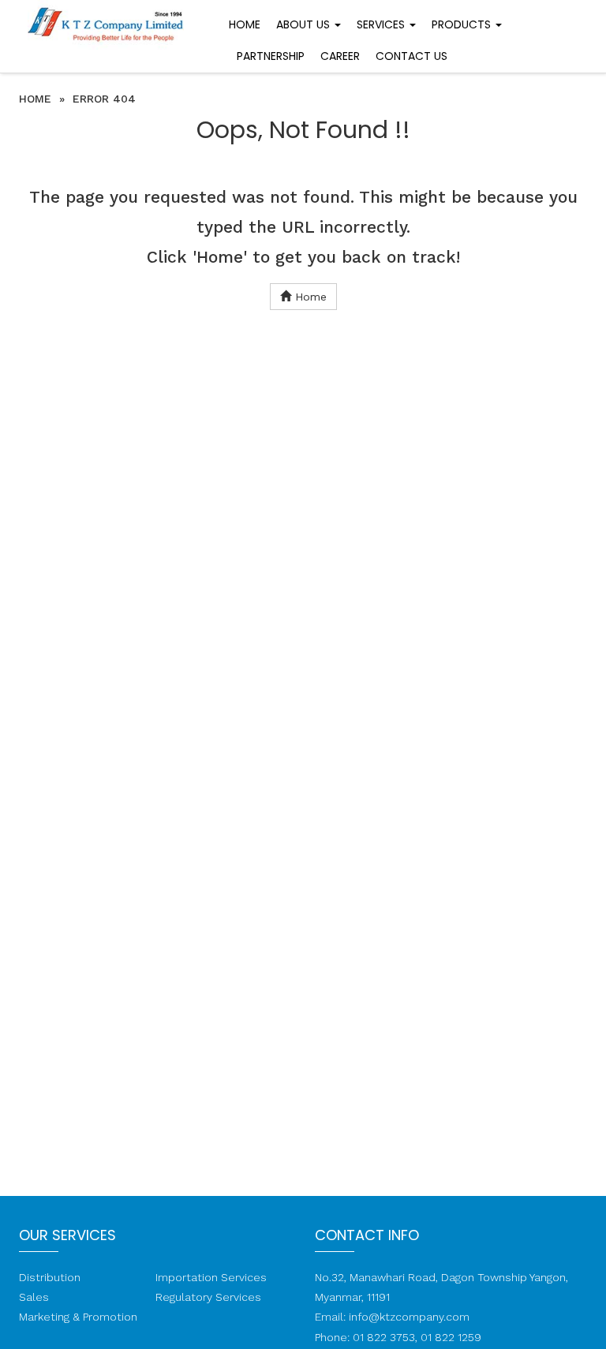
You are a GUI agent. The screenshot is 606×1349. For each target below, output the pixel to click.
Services (382, 24)
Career (340, 56)
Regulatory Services (208, 1297)
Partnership (271, 56)
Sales (34, 1297)
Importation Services (211, 1277)
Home (244, 24)
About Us (304, 24)
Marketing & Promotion (78, 1316)
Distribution (49, 1277)
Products (463, 24)
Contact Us (411, 56)
